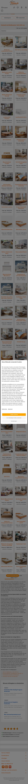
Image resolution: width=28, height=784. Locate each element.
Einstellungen (14, 421)
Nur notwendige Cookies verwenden (14, 417)
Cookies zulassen (14, 414)
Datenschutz (4, 409)
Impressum (10, 409)
